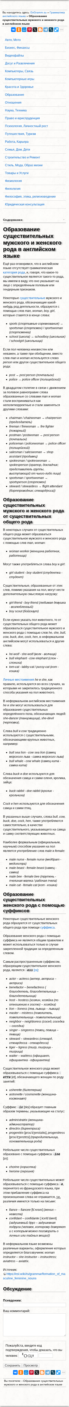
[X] (35, 29)
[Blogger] (40, 29)
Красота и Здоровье (19, 86)
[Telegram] (45, 29)
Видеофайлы (14, 55)
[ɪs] (36, 970)
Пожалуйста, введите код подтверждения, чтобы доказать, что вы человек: (34, 1350)
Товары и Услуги (17, 173)
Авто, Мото (13, 39)
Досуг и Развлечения (20, 63)
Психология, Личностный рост (26, 126)
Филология (13, 188)
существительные (32, 298)
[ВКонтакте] (13, 29)
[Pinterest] (29, 29)
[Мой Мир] (24, 29)
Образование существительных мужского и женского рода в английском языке (33, 20)
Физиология (13, 180)
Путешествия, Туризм (20, 133)
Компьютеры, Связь (19, 71)
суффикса (47, 927)
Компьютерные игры (19, 79)
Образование (14, 94)
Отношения (13, 102)
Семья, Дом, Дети (17, 149)
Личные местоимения (18, 679)
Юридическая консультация (24, 204)
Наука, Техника (16, 110)
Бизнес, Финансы (17, 47)
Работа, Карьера (17, 141)
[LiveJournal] (51, 29)
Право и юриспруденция (22, 118)
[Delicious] (56, 29)
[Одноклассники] (18, 29)
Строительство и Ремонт (22, 157)
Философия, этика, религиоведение (30, 196)
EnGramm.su (38, 12)
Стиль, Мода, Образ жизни (24, 165)
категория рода (14, 272)
